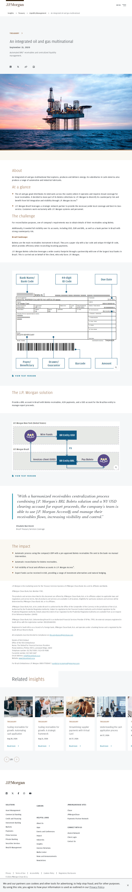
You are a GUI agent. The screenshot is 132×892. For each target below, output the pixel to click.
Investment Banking (13, 823)
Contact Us (72, 841)
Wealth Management (14, 847)
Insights (40, 844)
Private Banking (12, 839)
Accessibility (34, 873)
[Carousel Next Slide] (16, 759)
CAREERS (40, 806)
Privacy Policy (96, 887)
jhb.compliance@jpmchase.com (61, 635)
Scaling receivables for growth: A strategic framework (48, 730)
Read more (11, 746)
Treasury (14, 33)
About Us (40, 823)
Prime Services (11, 835)
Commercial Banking (13, 814)
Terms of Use (20, 873)
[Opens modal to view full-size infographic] (116, 367)
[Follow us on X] (13, 793)
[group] (11, 759)
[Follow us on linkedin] (6, 793)
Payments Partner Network (78, 819)
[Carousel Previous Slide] (6, 759)
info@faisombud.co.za (32, 656)
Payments (9, 831)
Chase (70, 810)
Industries (40, 840)
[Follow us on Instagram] (24, 793)
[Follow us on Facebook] (18, 793)
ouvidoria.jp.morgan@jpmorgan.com (66, 663)
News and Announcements (47, 856)
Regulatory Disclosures (67, 873)
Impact (39, 836)
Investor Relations (44, 848)
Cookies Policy (49, 873)
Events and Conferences (46, 831)
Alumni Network (74, 833)
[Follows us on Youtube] (30, 793)
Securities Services (13, 843)
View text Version (25, 376)
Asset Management (13, 810)
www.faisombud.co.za (27, 658)
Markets (9, 827)
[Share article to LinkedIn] (11, 67)
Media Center (42, 852)
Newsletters (41, 860)
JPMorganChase (74, 814)
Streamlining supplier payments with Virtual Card (79, 730)
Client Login (72, 837)
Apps (38, 827)
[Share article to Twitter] (18, 67)
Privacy (8, 873)
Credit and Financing (13, 819)
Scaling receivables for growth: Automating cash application (17, 730)
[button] (128, 885)
